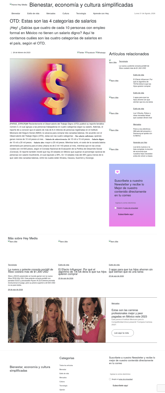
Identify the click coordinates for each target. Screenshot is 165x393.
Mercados (50, 13)
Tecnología (81, 13)
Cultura (66, 13)
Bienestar (16, 13)
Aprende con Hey (101, 13)
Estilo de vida (33, 13)
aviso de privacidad (131, 208)
